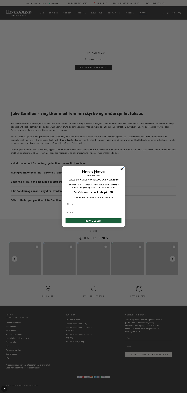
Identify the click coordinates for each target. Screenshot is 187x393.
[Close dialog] (122, 169)
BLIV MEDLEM (93, 221)
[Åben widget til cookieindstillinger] (4, 389)
